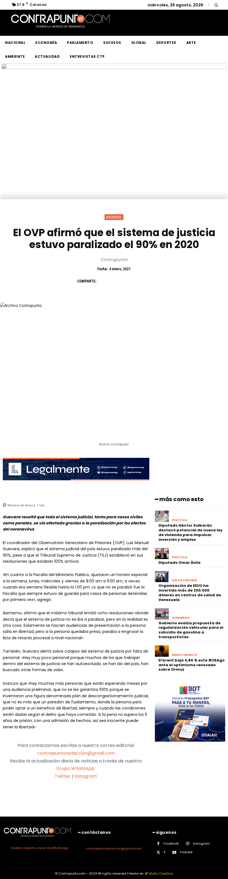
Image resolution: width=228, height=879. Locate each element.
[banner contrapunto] (76, 484)
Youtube (186, 852)
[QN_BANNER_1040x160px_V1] (114, 67)
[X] (116, 281)
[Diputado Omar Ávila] (162, 553)
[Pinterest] (129, 281)
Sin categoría (184, 580)
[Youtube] (174, 852)
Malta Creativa (161, 873)
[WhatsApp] (141, 281)
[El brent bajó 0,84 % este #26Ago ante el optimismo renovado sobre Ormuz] (162, 651)
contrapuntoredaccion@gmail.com (76, 753)
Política (179, 520)
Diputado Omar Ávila (179, 562)
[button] (216, 5)
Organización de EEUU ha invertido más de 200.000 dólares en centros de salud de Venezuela (189, 592)
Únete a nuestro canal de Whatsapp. (40, 848)
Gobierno (180, 617)
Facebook (171, 843)
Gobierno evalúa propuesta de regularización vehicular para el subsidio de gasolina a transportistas (190, 630)
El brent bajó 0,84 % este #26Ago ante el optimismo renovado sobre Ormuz (191, 665)
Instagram (85, 776)
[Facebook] (103, 281)
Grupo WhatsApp (76, 768)
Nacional (114, 217)
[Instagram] (187, 843)
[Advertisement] (114, 157)
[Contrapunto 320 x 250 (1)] (190, 746)
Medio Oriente (184, 654)
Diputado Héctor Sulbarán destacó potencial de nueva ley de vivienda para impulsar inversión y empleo (190, 532)
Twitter (63, 776)
